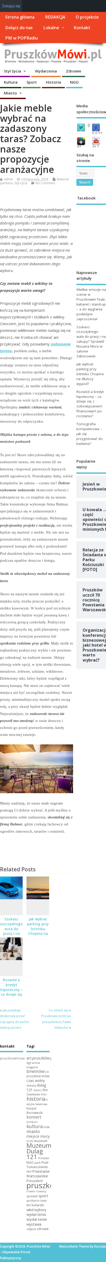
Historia (53, 82)
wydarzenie (36, 1219)
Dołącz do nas (19, 27)
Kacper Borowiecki (34, 1110)
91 (79, 147)
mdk (46, 1127)
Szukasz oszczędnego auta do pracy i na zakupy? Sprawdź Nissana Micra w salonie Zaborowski (91, 341)
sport (43, 1195)
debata (31, 1085)
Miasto (10, 92)
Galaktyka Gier (36, 1094)
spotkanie (33, 1200)
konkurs (31, 1122)
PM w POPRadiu (21, 38)
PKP (28, 1171)
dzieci (37, 1090)
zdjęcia (31, 1229)
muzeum (40, 1140)
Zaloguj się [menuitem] (11, 6)
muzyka (43, 1158)
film (45, 1090)
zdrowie (43, 1229)
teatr (43, 1200)
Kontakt (82, 27)
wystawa (33, 1224)
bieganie (32, 1067)
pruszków (43, 1185)
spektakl (32, 1196)
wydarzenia (36, 1214)
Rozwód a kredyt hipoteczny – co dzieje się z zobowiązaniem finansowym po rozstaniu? (90, 404)
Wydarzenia (46, 71)
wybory (40, 1209)
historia (36, 1098)
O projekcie (87, 17)
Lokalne (51, 27)
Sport (31, 82)
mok (29, 1141)
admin (8, 179)
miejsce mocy (38, 1136)
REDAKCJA (55, 17)
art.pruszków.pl (40, 1057)
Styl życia (12, 71)
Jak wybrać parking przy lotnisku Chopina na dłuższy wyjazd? (38, 931)
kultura (34, 1126)
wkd (29, 1209)
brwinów (35, 1071)
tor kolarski (35, 1205)
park (37, 1162)
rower (30, 1191)
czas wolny (35, 1080)
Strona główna (19, 17)
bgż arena (33, 1063)
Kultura (10, 82)
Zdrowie (73, 71)
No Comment (45, 183)
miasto (33, 1131)
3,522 (97, 133)
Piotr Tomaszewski (37, 1164)
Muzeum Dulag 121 (38, 1151)
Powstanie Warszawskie (38, 1173)
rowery (41, 1191)
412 (95, 147)
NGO (74, 82)
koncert (33, 1117)
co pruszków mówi (37, 1074)
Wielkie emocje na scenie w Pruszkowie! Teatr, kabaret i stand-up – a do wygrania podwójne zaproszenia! (91, 304)
